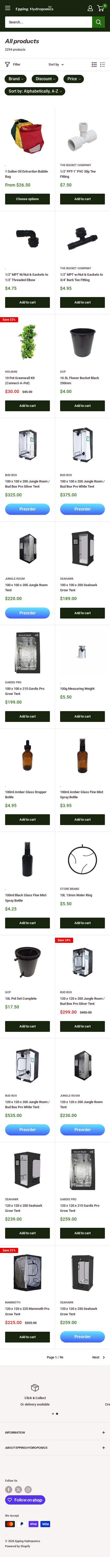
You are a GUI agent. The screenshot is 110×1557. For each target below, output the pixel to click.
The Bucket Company (75, 165)
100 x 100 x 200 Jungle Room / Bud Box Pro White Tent (82, 483)
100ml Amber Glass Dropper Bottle (26, 794)
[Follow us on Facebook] (8, 1489)
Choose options (27, 199)
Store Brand (69, 889)
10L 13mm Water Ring (76, 895)
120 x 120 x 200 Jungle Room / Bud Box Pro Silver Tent (82, 1001)
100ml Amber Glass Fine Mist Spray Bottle (81, 794)
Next (95, 1357)
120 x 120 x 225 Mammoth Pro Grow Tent (27, 1311)
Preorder (27, 509)
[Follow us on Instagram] (28, 1489)
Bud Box (11, 475)
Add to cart (82, 199)
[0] (100, 8)
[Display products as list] (102, 64)
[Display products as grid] (94, 64)
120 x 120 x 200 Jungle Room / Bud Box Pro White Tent (27, 1104)
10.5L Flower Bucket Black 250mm (79, 380)
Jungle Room (15, 578)
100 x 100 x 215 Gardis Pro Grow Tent (24, 691)
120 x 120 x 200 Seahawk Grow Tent (23, 1208)
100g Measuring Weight (77, 689)
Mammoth (12, 1302)
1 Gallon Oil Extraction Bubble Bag (26, 173)
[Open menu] (7, 8)
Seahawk (66, 578)
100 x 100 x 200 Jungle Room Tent (26, 587)
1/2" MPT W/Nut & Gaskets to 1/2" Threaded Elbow (26, 277)
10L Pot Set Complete (21, 998)
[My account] (90, 8)
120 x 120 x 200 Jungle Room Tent (81, 1104)
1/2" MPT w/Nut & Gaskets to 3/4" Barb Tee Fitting (81, 277)
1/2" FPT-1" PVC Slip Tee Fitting (78, 173)
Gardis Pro (13, 682)
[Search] (98, 22)
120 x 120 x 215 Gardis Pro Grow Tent (79, 1208)
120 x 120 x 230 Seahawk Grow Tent (78, 1311)
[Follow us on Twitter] (18, 1489)
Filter (16, 64)
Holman (11, 371)
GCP (63, 371)
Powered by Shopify (17, 1546)
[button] (15, 79)
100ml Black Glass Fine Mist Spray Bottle (25, 897)
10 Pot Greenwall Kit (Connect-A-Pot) (20, 380)
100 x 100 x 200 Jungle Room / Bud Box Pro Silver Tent (27, 483)
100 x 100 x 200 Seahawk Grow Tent (78, 587)
